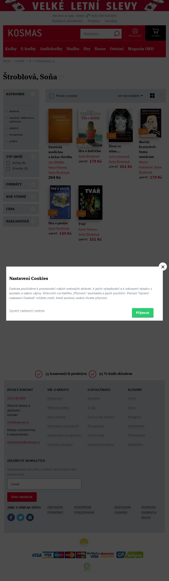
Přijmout (142, 313)
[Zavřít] (163, 266)
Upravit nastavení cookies (27, 310)
